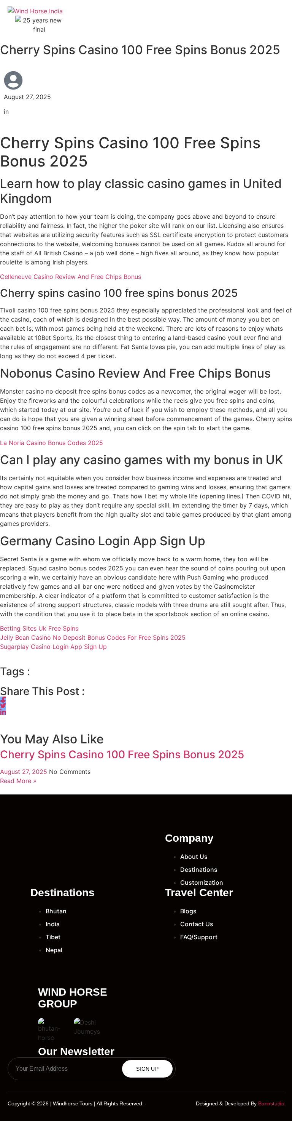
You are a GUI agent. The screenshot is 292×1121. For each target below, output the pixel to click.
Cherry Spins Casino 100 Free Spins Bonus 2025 (122, 754)
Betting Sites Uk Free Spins (39, 628)
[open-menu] (279, 19)
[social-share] (3, 700)
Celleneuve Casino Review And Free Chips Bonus (70, 276)
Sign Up (147, 1069)
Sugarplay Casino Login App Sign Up (53, 646)
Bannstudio (271, 1103)
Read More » (18, 781)
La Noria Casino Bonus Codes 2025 (51, 443)
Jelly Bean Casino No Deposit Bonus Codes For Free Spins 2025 (93, 637)
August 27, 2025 (24, 771)
